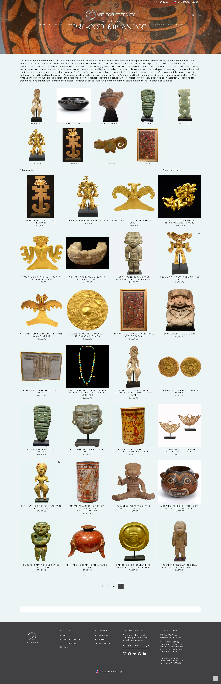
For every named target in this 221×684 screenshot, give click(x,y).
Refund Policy (101, 639)
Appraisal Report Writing (69, 639)
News (112, 24)
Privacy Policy (101, 635)
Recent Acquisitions (92, 24)
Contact (159, 24)
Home (42, 24)
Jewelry (70, 24)
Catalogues (175, 24)
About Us (144, 24)
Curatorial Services (67, 643)
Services (127, 24)
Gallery (54, 24)
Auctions (62, 635)
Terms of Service (102, 643)
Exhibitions (63, 647)
